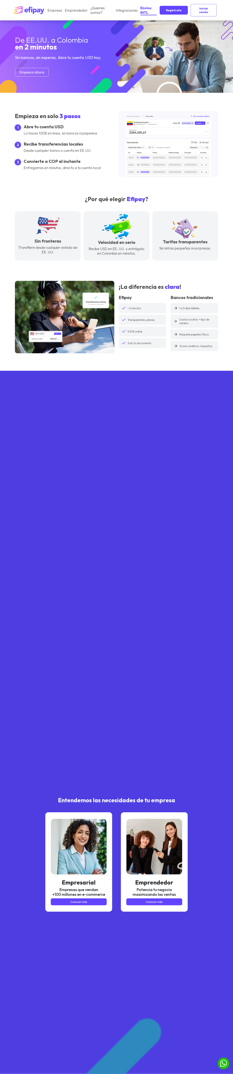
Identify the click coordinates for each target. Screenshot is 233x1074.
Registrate (173, 10)
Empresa (55, 10)
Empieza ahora (31, 72)
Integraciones (127, 10)
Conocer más (78, 902)
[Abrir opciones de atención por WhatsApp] (223, 1063)
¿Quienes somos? (97, 10)
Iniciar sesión (203, 10)
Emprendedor (76, 10)
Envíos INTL (145, 10)
